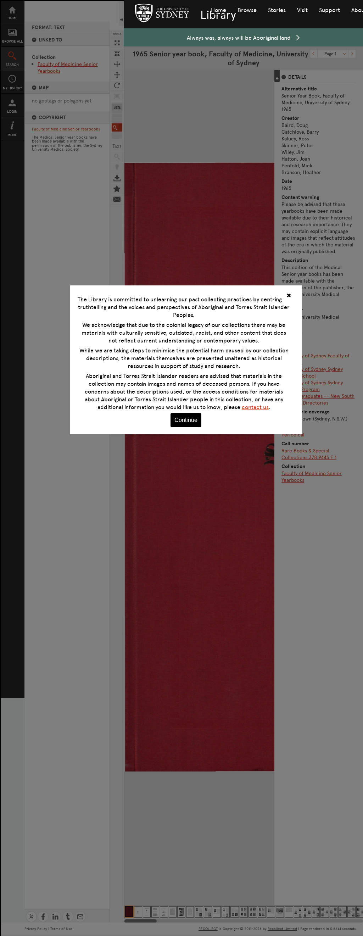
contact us (255, 407)
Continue (185, 420)
